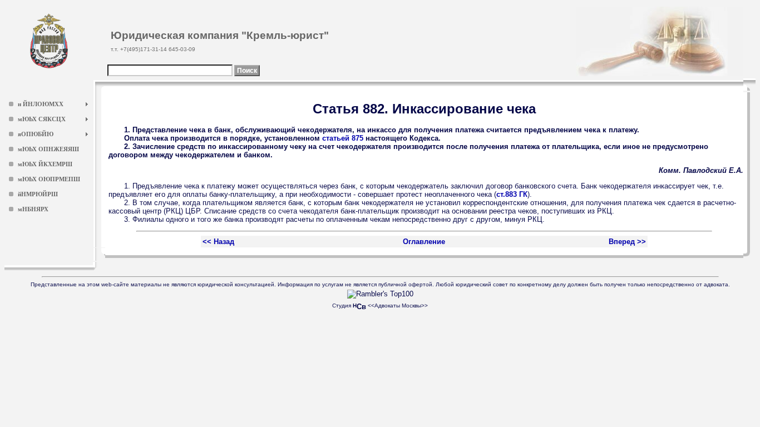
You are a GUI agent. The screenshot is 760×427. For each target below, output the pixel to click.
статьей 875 (342, 138)
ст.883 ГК (511, 194)
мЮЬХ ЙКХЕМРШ (45, 164)
